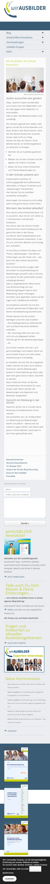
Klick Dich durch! (17, 643)
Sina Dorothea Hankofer (17, 463)
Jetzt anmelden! (16, 576)
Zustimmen (9, 879)
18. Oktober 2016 (13, 466)
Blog (8, 32)
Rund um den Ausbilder (16, 473)
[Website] (25, 9)
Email (10, 609)
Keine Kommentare (14, 459)
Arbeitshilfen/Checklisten (19, 37)
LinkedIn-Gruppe (15, 46)
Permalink (10, 476)
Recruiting (33, 469)
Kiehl (9, 51)
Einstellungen (35, 869)
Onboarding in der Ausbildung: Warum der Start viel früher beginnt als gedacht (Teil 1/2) (27, 703)
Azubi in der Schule (14, 469)
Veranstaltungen (15, 42)
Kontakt (12, 731)
